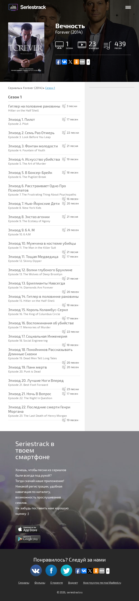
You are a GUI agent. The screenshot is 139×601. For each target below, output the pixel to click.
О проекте (56, 582)
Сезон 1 (50, 87)
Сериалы (14, 87)
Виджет (73, 582)
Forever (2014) (33, 87)
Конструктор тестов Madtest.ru (102, 582)
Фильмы (39, 582)
